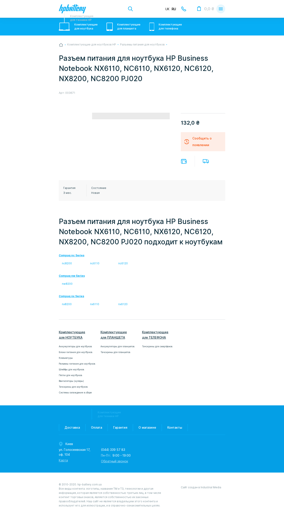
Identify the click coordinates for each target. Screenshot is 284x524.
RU (174, 9)
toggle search (130, 9)
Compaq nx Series (71, 296)
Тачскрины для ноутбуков (73, 386)
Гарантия (120, 427)
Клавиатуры (66, 358)
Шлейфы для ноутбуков (71, 369)
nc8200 (67, 263)
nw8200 (67, 283)
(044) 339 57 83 (113, 449)
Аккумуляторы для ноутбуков (75, 346)
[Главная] (61, 45)
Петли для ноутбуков (70, 375)
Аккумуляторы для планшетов (117, 346)
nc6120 (123, 263)
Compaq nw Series (72, 275)
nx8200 (67, 304)
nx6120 (123, 304)
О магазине (147, 427)
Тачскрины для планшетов (115, 352)
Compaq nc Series (71, 255)
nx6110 (94, 304)
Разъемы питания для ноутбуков (77, 363)
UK (167, 9)
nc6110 (94, 263)
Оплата (184, 161)
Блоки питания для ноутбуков (75, 352)
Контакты (174, 427)
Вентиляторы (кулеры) (71, 381)
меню (220, 8)
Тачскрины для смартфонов (157, 346)
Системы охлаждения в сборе (75, 392)
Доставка (206, 161)
